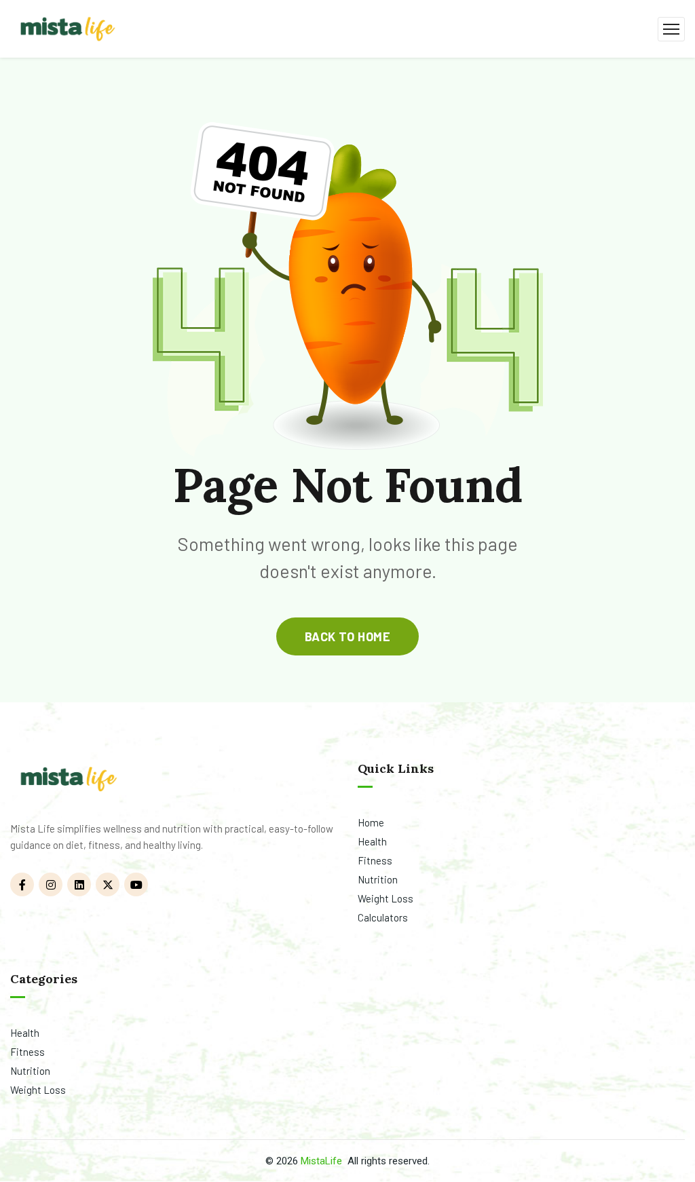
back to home (347, 636)
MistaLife (321, 1161)
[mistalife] (66, 27)
